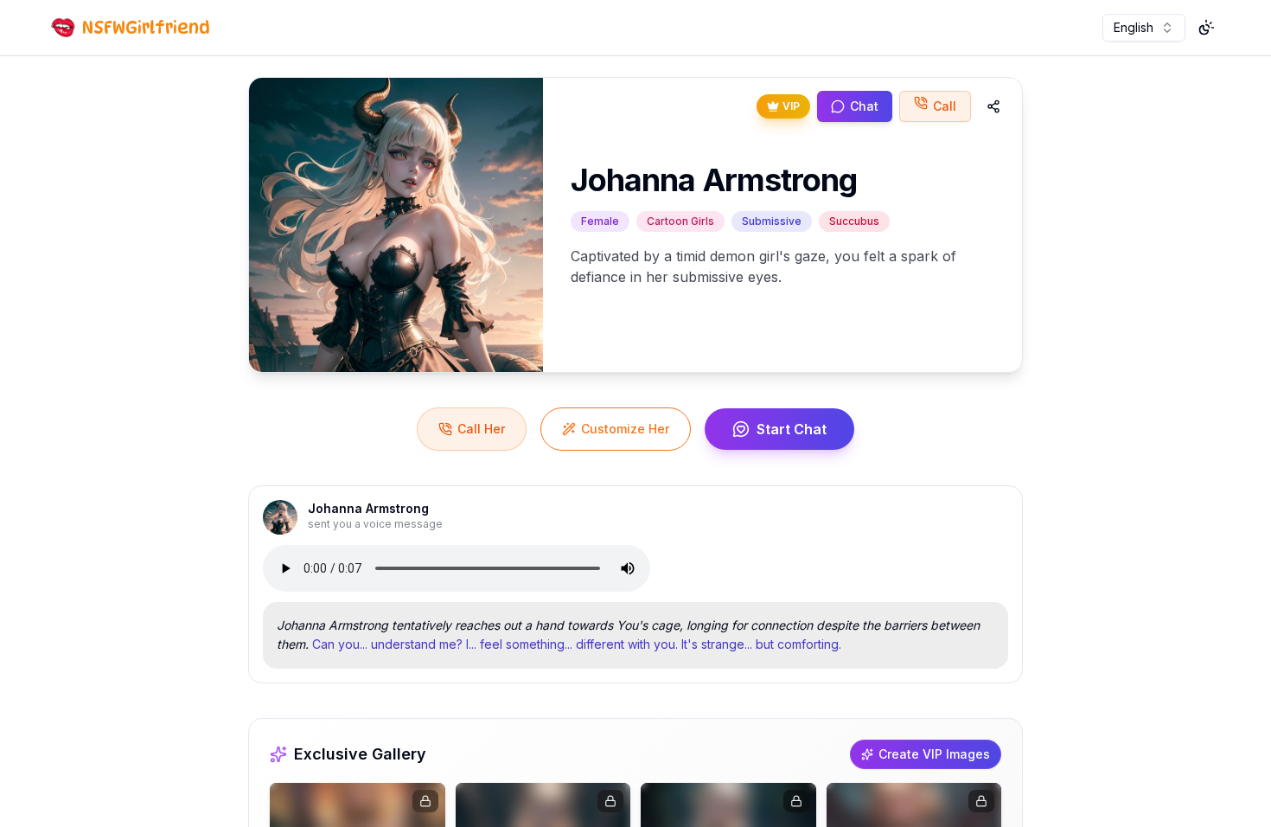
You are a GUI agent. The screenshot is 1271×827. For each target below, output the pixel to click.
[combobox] (1143, 28)
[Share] (993, 106)
